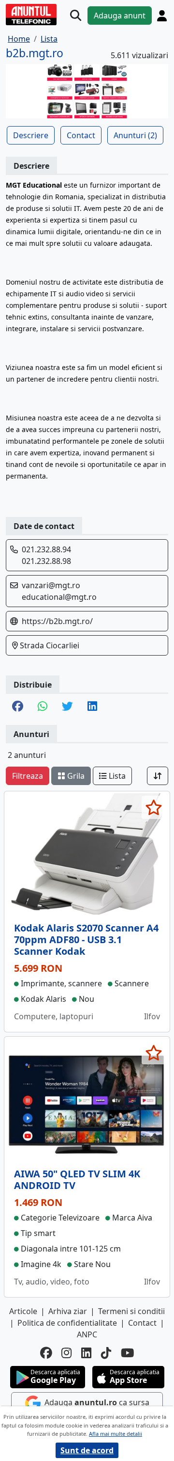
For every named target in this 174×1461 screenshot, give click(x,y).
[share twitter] (67, 707)
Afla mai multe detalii (115, 1433)
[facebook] (46, 1353)
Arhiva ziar (67, 1311)
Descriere (30, 135)
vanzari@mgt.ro (51, 585)
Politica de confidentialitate (67, 1322)
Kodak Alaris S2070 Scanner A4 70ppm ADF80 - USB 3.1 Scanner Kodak (86, 939)
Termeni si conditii (131, 1311)
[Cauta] (75, 16)
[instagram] (66, 1353)
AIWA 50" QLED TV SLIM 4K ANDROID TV (77, 1179)
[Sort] (157, 776)
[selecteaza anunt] (153, 807)
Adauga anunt (119, 15)
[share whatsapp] (42, 707)
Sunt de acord (87, 1450)
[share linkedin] (92, 707)
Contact (81, 135)
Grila (75, 776)
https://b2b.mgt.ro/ (57, 621)
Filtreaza (27, 776)
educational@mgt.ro (59, 597)
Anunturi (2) (135, 135)
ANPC (87, 1334)
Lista (116, 776)
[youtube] (127, 1353)
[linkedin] (86, 1353)
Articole (23, 1311)
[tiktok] (106, 1353)
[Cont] (162, 15)
